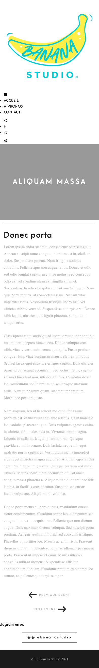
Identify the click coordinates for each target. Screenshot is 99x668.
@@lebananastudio (49, 637)
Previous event (54, 595)
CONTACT (12, 112)
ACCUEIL (11, 100)
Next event (45, 609)
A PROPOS (13, 106)
